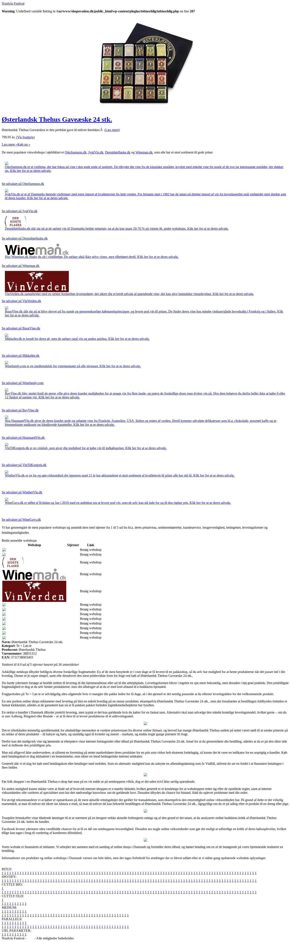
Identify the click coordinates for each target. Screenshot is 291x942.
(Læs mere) (112, 130)
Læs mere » (9, 144)
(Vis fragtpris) (25, 137)
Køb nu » (23, 144)
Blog (30, 938)
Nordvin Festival (13, 3)
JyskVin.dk (95, 152)
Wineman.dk (144, 152)
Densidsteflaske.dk (117, 152)
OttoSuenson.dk (75, 152)
